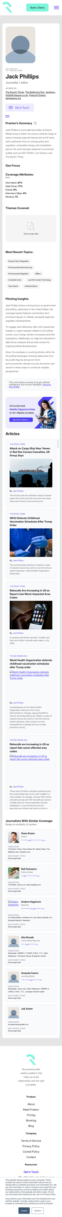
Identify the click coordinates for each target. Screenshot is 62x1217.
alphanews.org (13, 98)
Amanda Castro (29, 973)
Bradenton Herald (39, 956)
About (31, 1104)
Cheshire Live (25, 852)
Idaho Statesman (33, 989)
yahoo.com (21, 885)
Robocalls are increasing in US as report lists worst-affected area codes (29, 748)
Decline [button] (37, 1210)
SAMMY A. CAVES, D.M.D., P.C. (30, 953)
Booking (31, 1120)
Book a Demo (37, 7)
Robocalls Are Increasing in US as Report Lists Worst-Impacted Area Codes (30, 594)
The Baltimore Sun (34, 92)
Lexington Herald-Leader (35, 992)
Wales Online (41, 849)
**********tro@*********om (31, 980)
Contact (31, 1157)
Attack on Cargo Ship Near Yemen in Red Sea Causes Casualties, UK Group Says (30, 452)
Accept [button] (24, 1210)
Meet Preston (31, 1109)
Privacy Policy (31, 1146)
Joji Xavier (27, 1008)
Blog (31, 1125)
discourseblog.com (34, 885)
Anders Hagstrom (31, 901)
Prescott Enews (37, 95)
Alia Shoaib (27, 937)
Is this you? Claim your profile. (16, 69)
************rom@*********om (32, 909)
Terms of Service (31, 1140)
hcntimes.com (27, 917)
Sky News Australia (41, 917)
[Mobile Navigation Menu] (56, 7)
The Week (12, 885)
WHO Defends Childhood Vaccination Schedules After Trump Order (31, 521)
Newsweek (12, 953)
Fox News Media (14, 917)
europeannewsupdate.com (18, 1024)
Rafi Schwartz (29, 868)
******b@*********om (29, 944)
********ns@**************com (33, 840)
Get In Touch (31, 1172)
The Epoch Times (15, 92)
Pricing (31, 1115)
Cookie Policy (31, 1151)
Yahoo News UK (28, 849)
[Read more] (31, 473)
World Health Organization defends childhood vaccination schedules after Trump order (31, 664)
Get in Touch (22, 107)
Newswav (26, 920)
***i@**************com (30, 876)
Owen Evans (28, 833)
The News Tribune (24, 956)
